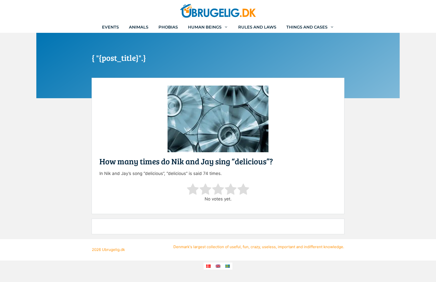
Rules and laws (257, 27)
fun (246, 246)
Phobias (168, 27)
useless (269, 246)
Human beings (205, 27)
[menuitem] (208, 266)
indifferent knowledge (323, 246)
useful (235, 246)
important (286, 246)
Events (110, 27)
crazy (255, 246)
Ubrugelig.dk (113, 249)
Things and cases (307, 27)
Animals (138, 27)
